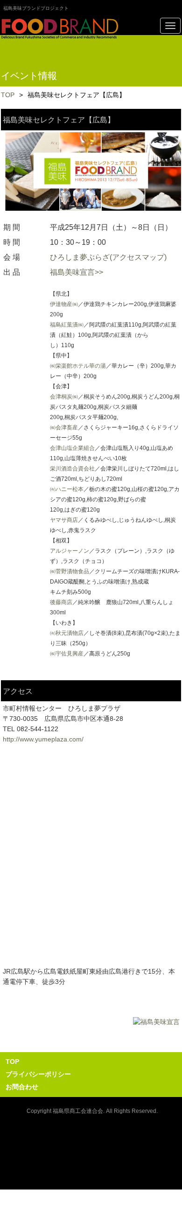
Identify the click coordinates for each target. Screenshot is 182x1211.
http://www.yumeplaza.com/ (43, 739)
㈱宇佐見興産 (67, 653)
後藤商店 (61, 602)
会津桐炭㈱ (64, 396)
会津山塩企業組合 (72, 448)
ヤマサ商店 (64, 520)
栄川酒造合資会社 (72, 468)
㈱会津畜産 (64, 427)
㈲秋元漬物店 (67, 633)
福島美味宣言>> (76, 272)
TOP (7, 95)
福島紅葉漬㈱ (67, 324)
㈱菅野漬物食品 (69, 571)
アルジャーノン (69, 551)
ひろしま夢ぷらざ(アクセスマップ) (108, 257)
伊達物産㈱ (64, 304)
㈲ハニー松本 (67, 489)
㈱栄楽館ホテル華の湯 (78, 366)
